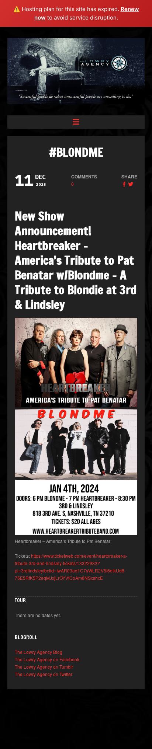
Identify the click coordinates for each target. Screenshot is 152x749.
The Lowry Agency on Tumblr (44, 666)
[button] (76, 122)
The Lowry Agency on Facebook (47, 659)
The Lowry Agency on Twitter (43, 674)
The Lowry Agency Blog (38, 652)
